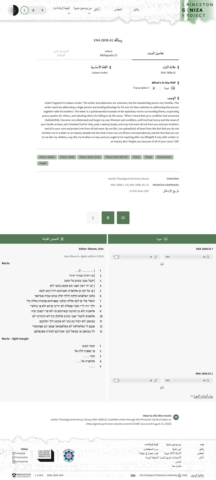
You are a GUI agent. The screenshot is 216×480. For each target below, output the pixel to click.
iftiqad (148, 157)
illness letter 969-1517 (117, 157)
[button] (198, 12)
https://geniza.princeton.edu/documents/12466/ (113, 423)
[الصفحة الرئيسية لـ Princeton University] (21, 475)
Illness (136, 157)
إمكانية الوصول (197, 475)
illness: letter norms (90, 157)
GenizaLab (20, 453)
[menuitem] (143, 11)
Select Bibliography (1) (108, 53)
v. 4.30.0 (39, 475)
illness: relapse (47, 157)
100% (168, 257)
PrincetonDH (22, 457)
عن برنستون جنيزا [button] (83, 8)
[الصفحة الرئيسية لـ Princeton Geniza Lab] (66, 455)
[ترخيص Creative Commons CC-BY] (133, 475)
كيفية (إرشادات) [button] (61, 8)
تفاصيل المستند (156, 53)
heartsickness (164, 157)
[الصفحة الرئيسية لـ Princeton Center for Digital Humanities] (43, 455)
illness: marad (67, 157)
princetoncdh (22, 461)
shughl (42, 163)
